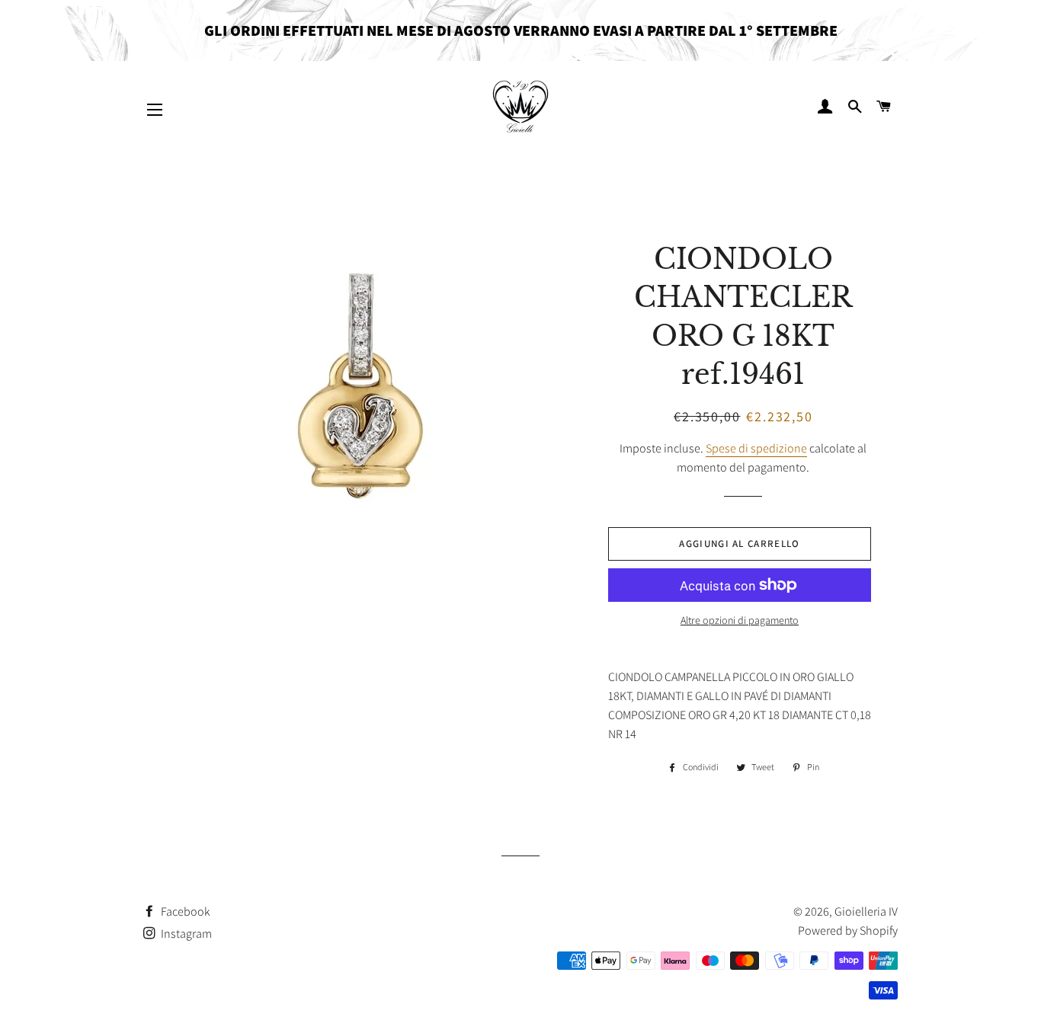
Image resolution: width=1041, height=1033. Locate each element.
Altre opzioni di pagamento (740, 620)
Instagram (185, 934)
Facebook (184, 911)
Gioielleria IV (866, 911)
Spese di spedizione (756, 448)
